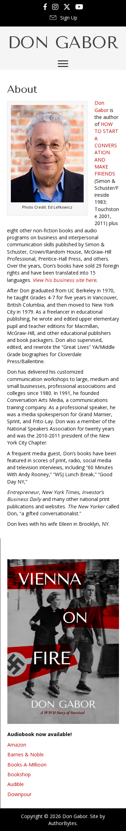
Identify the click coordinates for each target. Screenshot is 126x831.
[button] (63, 18)
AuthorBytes (62, 823)
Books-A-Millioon (27, 764)
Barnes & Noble (25, 754)
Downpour (19, 794)
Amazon (16, 744)
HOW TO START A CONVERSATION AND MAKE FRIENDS (106, 149)
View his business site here (64, 280)
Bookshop (19, 774)
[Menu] (63, 64)
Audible (15, 784)
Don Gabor (101, 106)
